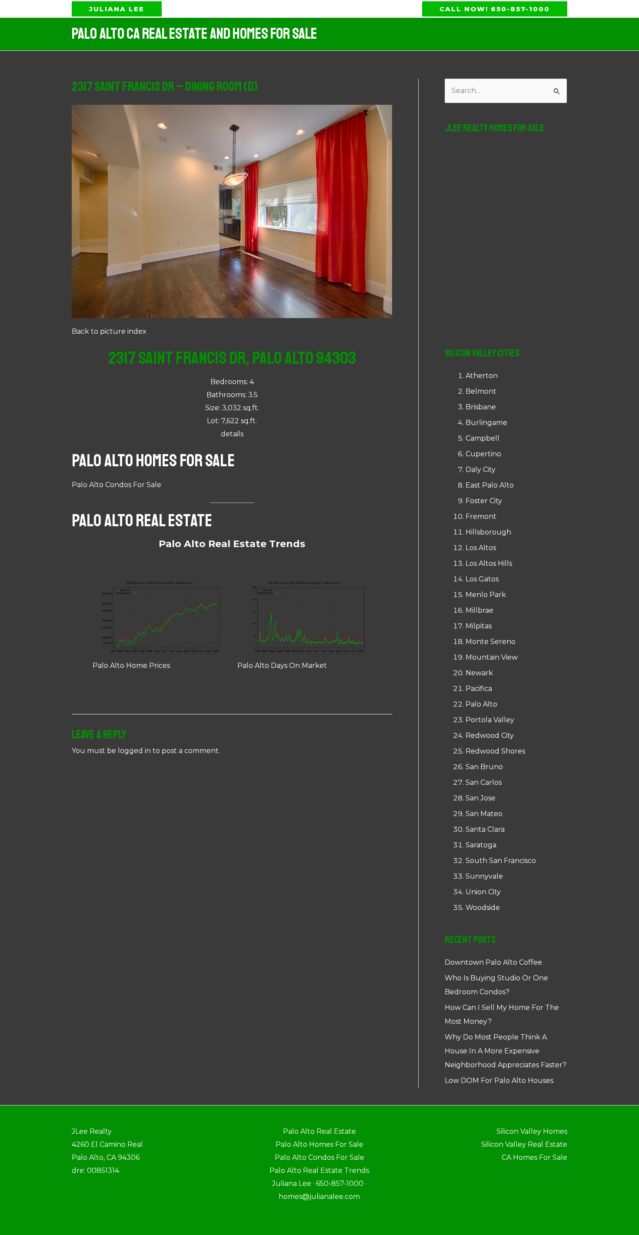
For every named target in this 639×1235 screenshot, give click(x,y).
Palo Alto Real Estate (142, 520)
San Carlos (484, 782)
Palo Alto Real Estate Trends (232, 544)
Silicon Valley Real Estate (524, 1144)
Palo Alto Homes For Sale (153, 460)
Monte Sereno (491, 641)
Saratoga (481, 845)
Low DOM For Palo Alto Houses (499, 1080)
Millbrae (479, 610)
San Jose (481, 798)
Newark (479, 673)
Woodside (483, 907)
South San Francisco (501, 861)
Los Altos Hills (489, 563)
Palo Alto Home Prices (131, 665)
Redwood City (490, 735)
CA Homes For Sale (534, 1157)
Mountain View (492, 657)
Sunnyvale (484, 876)
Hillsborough (488, 532)
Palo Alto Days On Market (282, 665)
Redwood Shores (495, 751)
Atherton (482, 376)
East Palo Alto (490, 485)
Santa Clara (485, 829)
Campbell (482, 438)
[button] (117, 9)
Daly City (481, 469)
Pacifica (479, 688)
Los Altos (481, 548)
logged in (134, 751)
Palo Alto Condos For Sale (116, 485)
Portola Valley (490, 720)
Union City (483, 892)
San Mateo (484, 814)
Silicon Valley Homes (531, 1131)
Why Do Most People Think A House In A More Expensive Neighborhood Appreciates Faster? (505, 1051)
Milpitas (479, 626)
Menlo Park (486, 595)
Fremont (481, 516)
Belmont (481, 391)
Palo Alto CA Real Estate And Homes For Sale (194, 33)
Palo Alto (481, 704)
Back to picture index (109, 331)
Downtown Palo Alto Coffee (493, 962)
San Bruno (484, 767)
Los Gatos (482, 579)
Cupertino (483, 454)
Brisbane (481, 407)
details (232, 434)
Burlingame (486, 422)
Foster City (484, 501)
